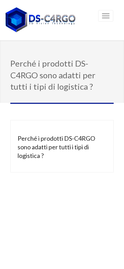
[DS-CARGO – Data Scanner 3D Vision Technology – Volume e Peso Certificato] (40, 21)
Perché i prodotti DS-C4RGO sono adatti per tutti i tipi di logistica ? (56, 146)
